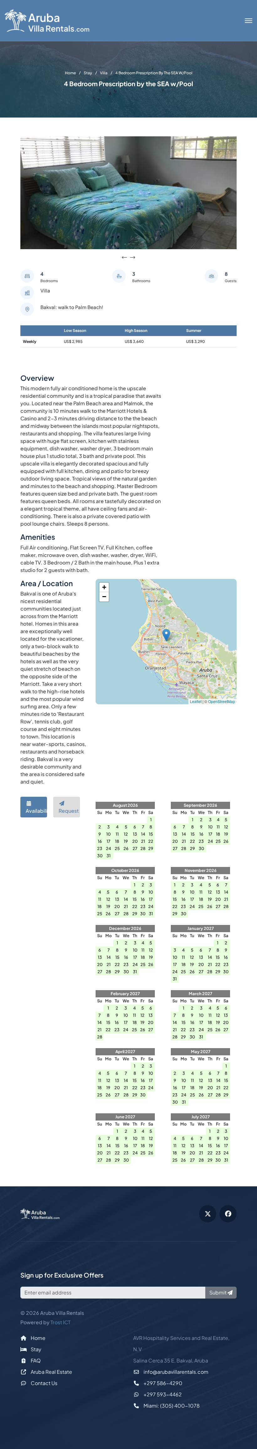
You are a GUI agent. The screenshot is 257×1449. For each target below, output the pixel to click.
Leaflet (196, 701)
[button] (166, 635)
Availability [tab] (36, 810)
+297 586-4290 (162, 1383)
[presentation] (124, 257)
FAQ (35, 1360)
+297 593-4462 (162, 1394)
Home (37, 1338)
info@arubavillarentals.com (175, 1371)
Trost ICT (60, 1322)
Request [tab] (69, 810)
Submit (218, 1292)
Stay (35, 1349)
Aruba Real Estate (51, 1371)
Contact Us (43, 1383)
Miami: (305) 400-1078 (171, 1405)
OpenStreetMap (221, 701)
